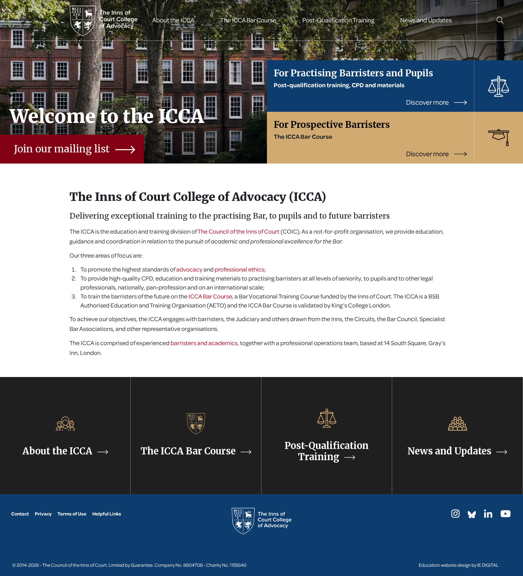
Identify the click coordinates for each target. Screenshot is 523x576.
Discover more (428, 102)
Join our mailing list (63, 149)
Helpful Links (106, 513)
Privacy (43, 513)
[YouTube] (505, 515)
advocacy (189, 269)
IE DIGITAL (487, 565)
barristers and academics (204, 343)
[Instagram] (455, 515)
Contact (20, 513)
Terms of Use (71, 513)
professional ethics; (240, 269)
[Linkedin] (488, 515)
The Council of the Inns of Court (238, 231)
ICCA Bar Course (210, 296)
